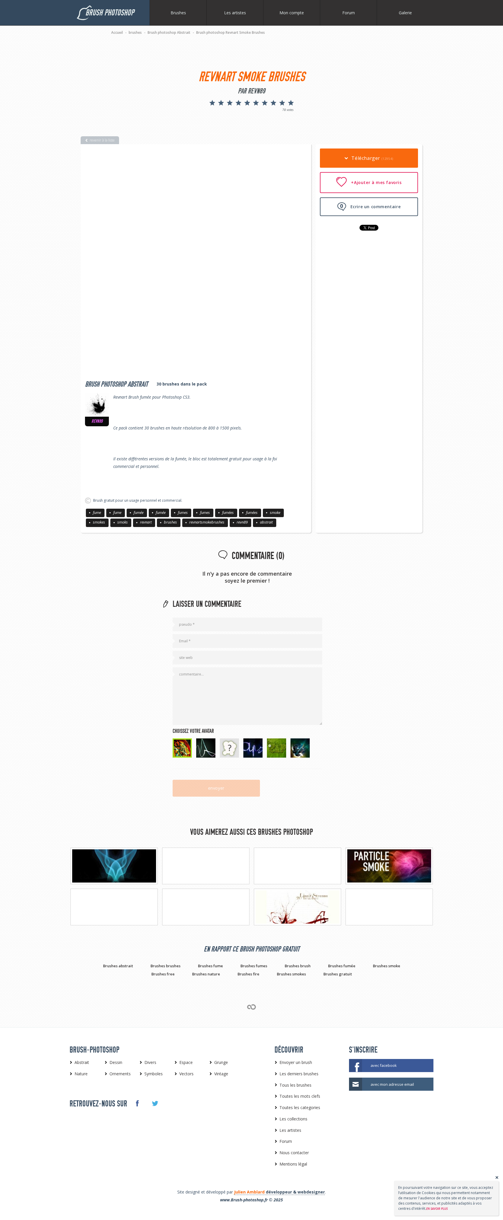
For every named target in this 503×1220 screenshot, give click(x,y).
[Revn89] (97, 405)
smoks (122, 522)
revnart (146, 522)
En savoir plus (437, 1209)
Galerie (405, 12)
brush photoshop (109, 12)
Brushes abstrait (118, 965)
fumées (228, 512)
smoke (275, 512)
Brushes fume (210, 965)
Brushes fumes (253, 965)
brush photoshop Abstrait (116, 384)
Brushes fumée (341, 965)
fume (97, 512)
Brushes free (163, 974)
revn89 (242, 522)
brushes (170, 522)
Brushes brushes (165, 965)
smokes (99, 522)
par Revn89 (251, 91)
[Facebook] (137, 1103)
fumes (183, 512)
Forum (348, 12)
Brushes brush (298, 965)
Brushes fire (248, 974)
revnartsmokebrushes (206, 522)
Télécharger (371, 158)
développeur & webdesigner (279, 1192)
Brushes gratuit (337, 974)
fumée (139, 512)
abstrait (266, 522)
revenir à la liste (102, 140)
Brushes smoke (386, 965)
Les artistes (235, 12)
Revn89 (96, 421)
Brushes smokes (291, 974)
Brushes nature (206, 974)
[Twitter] (155, 1103)
